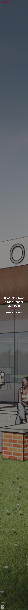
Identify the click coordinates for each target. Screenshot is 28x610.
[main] (14, 302)
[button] (14, 607)
